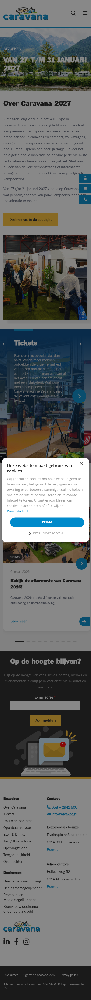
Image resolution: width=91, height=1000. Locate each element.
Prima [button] (47, 522)
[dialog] (45, 500)
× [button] (81, 463)
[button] (45, 533)
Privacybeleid (17, 511)
